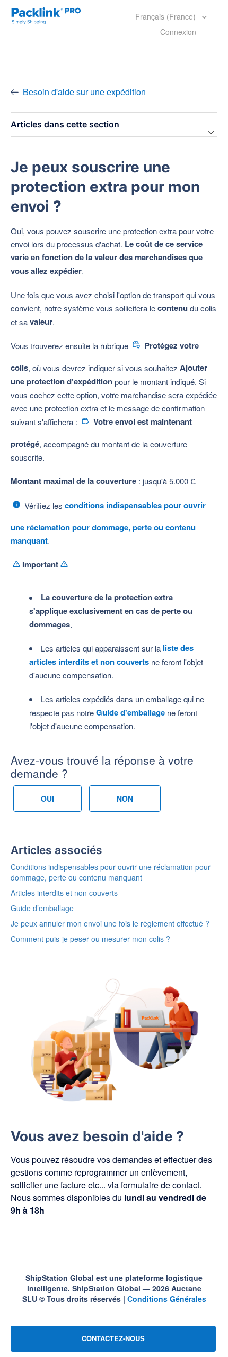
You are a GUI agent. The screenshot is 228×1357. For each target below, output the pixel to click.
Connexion (178, 31)
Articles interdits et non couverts (64, 892)
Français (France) (166, 16)
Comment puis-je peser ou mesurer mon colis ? (90, 938)
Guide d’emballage (42, 908)
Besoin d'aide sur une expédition (84, 92)
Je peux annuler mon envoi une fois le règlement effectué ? (110, 923)
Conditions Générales (166, 1299)
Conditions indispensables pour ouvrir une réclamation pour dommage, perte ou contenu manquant (111, 872)
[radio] (47, 798)
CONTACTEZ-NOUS (113, 1338)
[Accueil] (46, 15)
